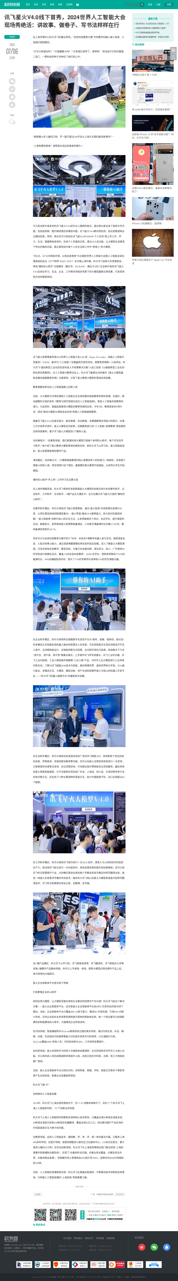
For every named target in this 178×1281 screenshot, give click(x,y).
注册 (158, 4)
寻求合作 (120, 1194)
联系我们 (78, 1238)
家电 (52, 4)
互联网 (69, 4)
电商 (60, 4)
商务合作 (89, 1238)
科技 (81, 37)
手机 (44, 4)
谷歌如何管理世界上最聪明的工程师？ (151, 28)
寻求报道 (100, 1238)
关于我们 (67, 1238)
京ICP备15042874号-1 (66, 1277)
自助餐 (37, 1194)
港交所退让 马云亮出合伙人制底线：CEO (152, 24)
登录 (150, 4)
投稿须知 (110, 1238)
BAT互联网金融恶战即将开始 (147, 33)
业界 (36, 4)
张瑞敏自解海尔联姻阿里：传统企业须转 (152, 37)
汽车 (103, 777)
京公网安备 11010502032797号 (88, 1277)
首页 (28, 4)
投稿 (169, 4)
